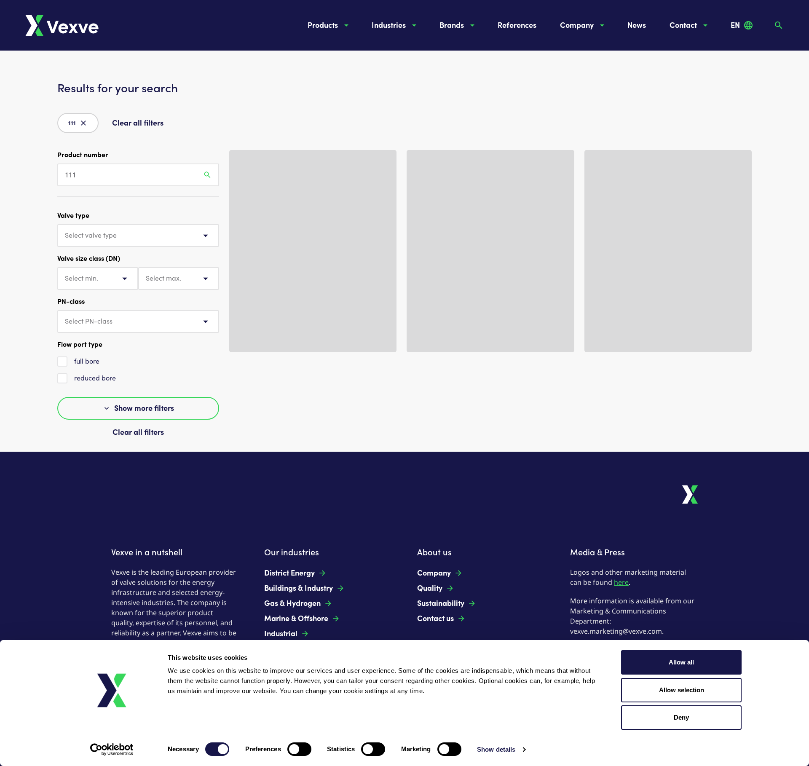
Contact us (435, 618)
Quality (429, 588)
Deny (681, 717)
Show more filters (144, 408)
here (621, 582)
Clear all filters (137, 123)
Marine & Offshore (296, 618)
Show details (496, 749)
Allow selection (681, 690)
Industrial (280, 633)
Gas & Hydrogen (292, 603)
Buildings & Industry (298, 588)
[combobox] (138, 235)
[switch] (299, 749)
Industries (389, 25)
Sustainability (440, 603)
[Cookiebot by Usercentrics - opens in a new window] (112, 749)
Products (323, 25)
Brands (451, 25)
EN (735, 25)
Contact (683, 25)
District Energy (289, 573)
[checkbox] (62, 361)
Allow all (681, 662)
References (517, 25)
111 (72, 123)
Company (577, 25)
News (636, 25)
